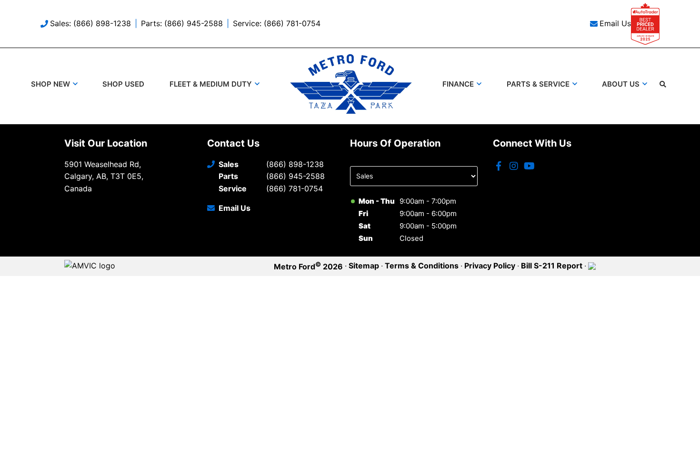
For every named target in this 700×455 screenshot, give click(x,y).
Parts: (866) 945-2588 (182, 23)
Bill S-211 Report (551, 265)
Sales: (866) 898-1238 (90, 23)
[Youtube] (529, 166)
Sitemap (364, 265)
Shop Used (123, 84)
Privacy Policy (489, 265)
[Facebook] (498, 166)
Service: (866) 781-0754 (276, 23)
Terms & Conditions (422, 265)
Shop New (50, 84)
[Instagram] (514, 166)
